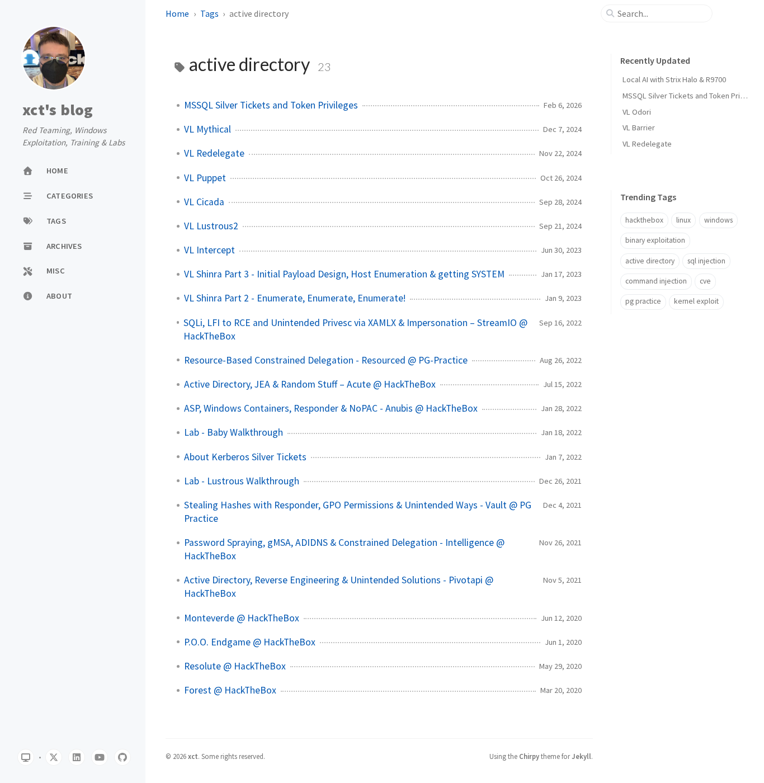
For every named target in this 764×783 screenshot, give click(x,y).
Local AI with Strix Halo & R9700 (674, 79)
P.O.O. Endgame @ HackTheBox (249, 642)
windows (718, 220)
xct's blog (57, 110)
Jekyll (581, 756)
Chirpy (529, 756)
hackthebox (644, 220)
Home (177, 13)
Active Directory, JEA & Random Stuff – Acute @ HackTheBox (310, 384)
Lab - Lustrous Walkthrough (241, 481)
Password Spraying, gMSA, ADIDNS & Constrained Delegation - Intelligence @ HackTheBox (344, 549)
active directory (650, 261)
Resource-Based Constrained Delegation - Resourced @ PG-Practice (326, 360)
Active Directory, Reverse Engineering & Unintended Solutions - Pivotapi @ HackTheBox (338, 587)
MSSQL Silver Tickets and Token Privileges (271, 105)
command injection (656, 281)
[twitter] (54, 757)
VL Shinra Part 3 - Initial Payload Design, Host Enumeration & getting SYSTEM (344, 274)
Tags (209, 13)
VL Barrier (638, 127)
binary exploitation (655, 240)
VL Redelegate (214, 153)
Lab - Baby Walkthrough (233, 432)
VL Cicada (204, 202)
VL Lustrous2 (211, 226)
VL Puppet (205, 178)
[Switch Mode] (26, 757)
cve (705, 281)
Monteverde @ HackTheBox (241, 618)
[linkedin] (76, 757)
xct (193, 756)
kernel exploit (696, 301)
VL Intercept (209, 250)
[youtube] (99, 757)
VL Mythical (207, 129)
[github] (122, 757)
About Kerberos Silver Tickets (245, 457)
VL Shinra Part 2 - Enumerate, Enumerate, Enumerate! (294, 298)
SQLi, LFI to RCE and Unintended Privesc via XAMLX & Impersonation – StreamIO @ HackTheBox (355, 329)
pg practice (643, 301)
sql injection (706, 261)
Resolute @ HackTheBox (235, 666)
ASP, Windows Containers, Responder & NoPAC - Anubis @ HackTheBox (331, 408)
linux (683, 220)
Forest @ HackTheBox (230, 690)
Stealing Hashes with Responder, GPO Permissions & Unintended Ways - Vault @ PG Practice (357, 512)
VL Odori (636, 112)
